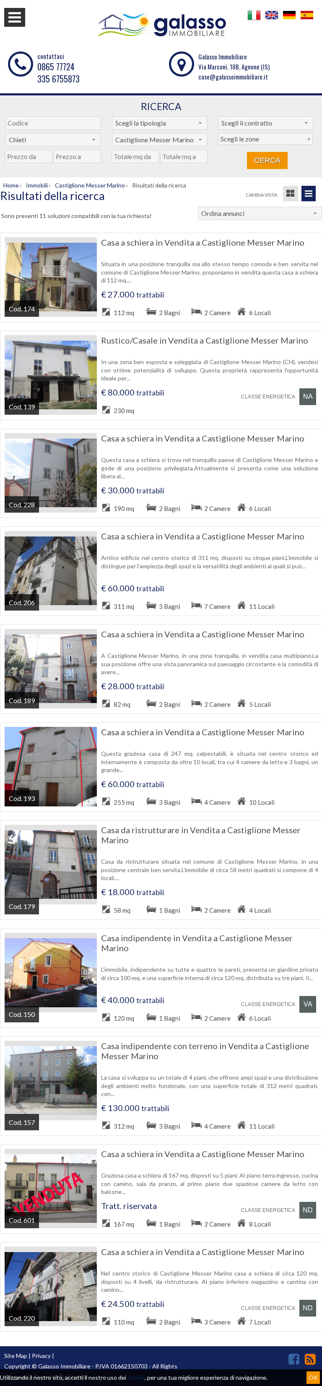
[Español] (307, 19)
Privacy (41, 1355)
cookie (136, 1377)
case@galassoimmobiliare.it (233, 76)
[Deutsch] (289, 19)
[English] (271, 19)
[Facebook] (293, 1359)
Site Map (15, 1355)
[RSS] (310, 1359)
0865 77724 (56, 66)
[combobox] (159, 123)
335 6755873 (58, 78)
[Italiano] (254, 19)
